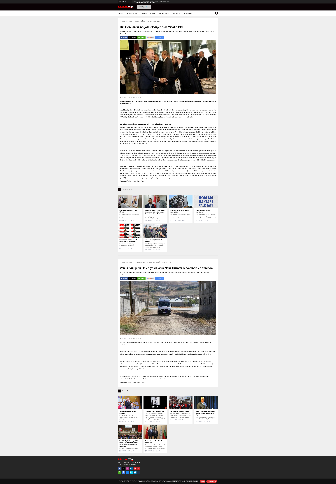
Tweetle (134, 37)
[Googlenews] (123, 472)
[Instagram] (127, 468)
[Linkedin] (131, 468)
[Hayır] (334, 481)
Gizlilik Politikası (211, 481)
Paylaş (125, 37)
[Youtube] (135, 468)
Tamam (203, 481)
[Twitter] (123, 468)
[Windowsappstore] (135, 472)
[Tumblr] (138, 472)
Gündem (131, 21)
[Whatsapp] (119, 472)
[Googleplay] (131, 472)
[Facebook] (119, 468)
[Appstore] (127, 472)
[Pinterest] (138, 468)
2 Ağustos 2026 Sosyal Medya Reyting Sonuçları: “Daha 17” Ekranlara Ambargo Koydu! (152, 1)
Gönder (143, 37)
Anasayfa (124, 21)
